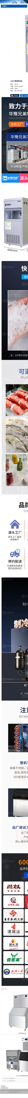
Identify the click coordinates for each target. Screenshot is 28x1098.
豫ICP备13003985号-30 (14, 1092)
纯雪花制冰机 (4, 1088)
